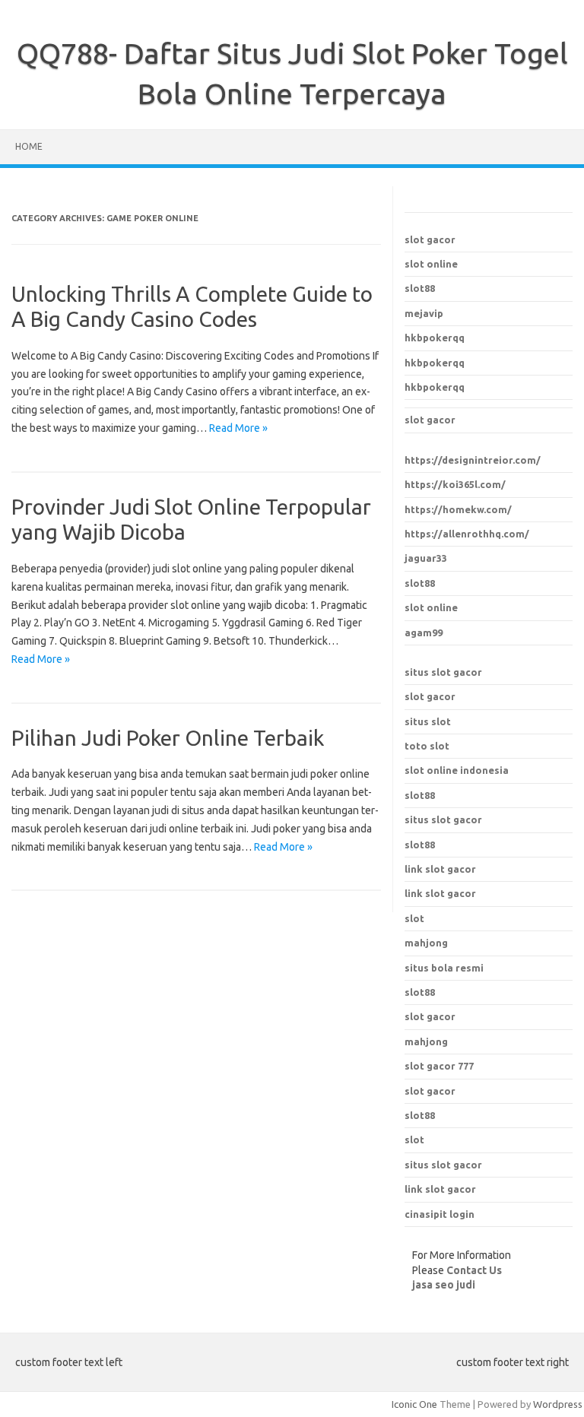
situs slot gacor (443, 672)
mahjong (426, 1041)
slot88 (420, 288)
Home (29, 146)
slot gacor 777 (439, 1065)
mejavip (424, 313)
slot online (431, 263)
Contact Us (474, 1270)
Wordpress (557, 1404)
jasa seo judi (443, 1285)
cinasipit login (439, 1214)
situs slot (428, 721)
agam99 (424, 632)
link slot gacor (440, 893)
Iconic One (414, 1404)
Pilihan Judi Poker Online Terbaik (167, 738)
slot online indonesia (457, 770)
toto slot (427, 745)
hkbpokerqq (435, 337)
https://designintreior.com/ (473, 460)
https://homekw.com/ (458, 509)
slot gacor (430, 239)
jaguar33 (426, 558)
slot (414, 1139)
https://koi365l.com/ (455, 484)
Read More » (238, 428)
